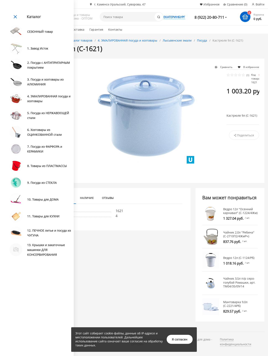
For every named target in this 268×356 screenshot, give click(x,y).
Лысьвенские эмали (177, 40)
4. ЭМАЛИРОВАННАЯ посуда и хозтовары (127, 40)
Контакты (115, 29)
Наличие (87, 198)
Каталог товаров (80, 40)
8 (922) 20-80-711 (209, 17)
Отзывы (108, 198)
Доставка (77, 29)
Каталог (34, 16)
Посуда (202, 40)
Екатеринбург (174, 17)
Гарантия (96, 29)
